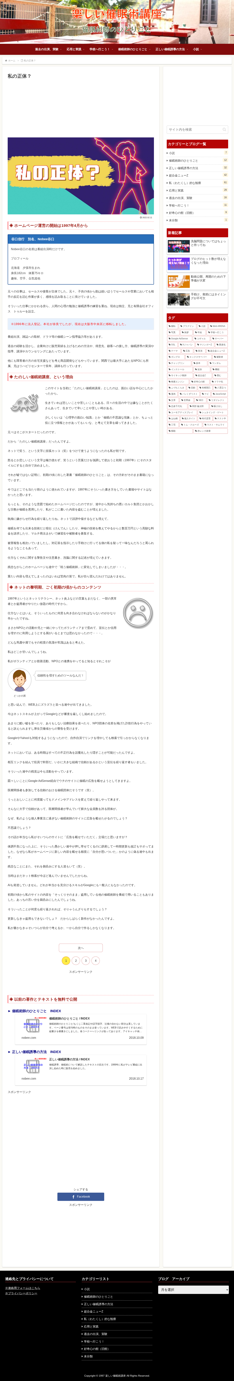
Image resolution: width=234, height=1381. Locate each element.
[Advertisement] (81, 107)
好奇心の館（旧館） (198, 212)
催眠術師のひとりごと (198, 160)
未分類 (198, 220)
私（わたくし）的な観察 (198, 183)
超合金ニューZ (198, 175)
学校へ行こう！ (198, 205)
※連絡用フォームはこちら (22, 1288)
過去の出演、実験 (198, 198)
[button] (224, 129)
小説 (198, 153)
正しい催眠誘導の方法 (198, 168)
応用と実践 (198, 190)
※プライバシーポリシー (21, 1293)
